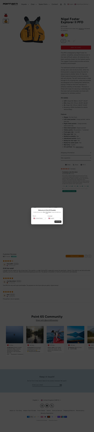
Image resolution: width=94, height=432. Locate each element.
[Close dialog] (62, 208)
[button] (39, 218)
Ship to (34, 216)
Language (50, 216)
